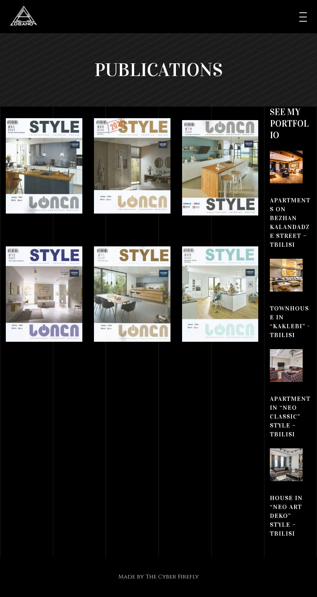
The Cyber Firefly (172, 577)
